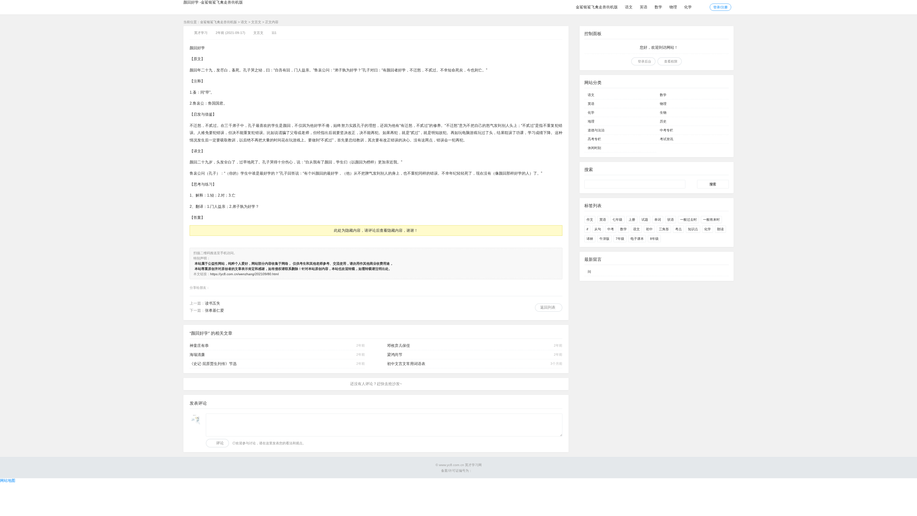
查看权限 (670, 61)
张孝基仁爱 (214, 310)
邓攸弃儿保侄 (398, 346)
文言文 (256, 22)
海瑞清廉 (197, 355)
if (587, 229)
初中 (649, 229)
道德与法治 (596, 130)
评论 (220, 443)
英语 (643, 7)
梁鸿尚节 (394, 355)
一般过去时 (688, 219)
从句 (597, 229)
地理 (591, 121)
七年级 (617, 219)
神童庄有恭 (199, 346)
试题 (644, 219)
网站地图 (7, 480)
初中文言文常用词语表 (406, 364)
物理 (673, 7)
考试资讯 (666, 139)
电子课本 (637, 239)
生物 (663, 112)
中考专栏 (666, 130)
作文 (589, 219)
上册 (632, 219)
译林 (589, 239)
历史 (663, 121)
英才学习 (201, 33)
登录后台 (644, 61)
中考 (610, 229)
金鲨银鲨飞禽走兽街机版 (597, 7)
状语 (670, 219)
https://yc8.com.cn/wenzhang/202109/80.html (244, 274)
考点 (678, 229)
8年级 (654, 239)
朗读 (720, 229)
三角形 (664, 229)
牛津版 (604, 239)
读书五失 (212, 303)
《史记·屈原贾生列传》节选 (213, 364)
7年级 (620, 239)
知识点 (693, 229)
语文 (629, 7)
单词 (657, 219)
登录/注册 (720, 7)
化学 (688, 7)
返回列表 (547, 307)
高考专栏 (594, 139)
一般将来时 (711, 219)
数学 (658, 7)
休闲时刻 (594, 148)
